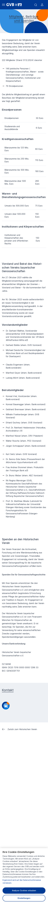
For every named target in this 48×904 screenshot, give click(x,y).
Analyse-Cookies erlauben (24, 890)
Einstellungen (24, 898)
